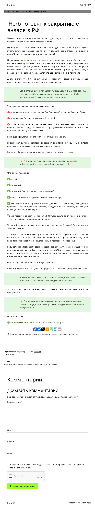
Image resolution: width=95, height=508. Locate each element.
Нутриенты (52, 364)
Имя (10, 430)
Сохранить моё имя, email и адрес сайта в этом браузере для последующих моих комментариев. (48, 466)
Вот (9, 152)
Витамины (28, 364)
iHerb (6, 364)
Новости (37, 352)
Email (10, 441)
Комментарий (14, 402)
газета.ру (24, 60)
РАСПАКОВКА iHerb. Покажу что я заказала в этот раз (37, 322)
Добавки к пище (40, 364)
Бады (20, 364)
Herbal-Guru (9, 5)
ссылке (70, 152)
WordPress (86, 502)
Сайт (9, 453)
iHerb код (13, 364)
